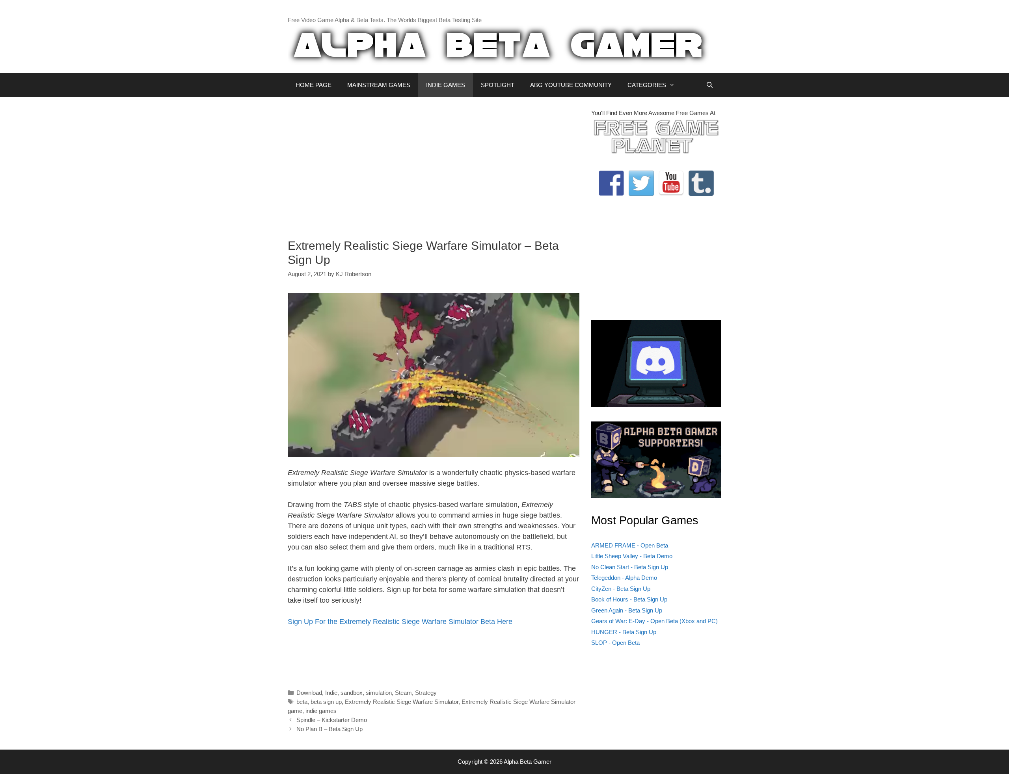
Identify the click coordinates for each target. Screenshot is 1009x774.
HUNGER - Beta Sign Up (623, 632)
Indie (331, 692)
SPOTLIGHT (497, 85)
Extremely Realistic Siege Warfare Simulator (401, 701)
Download (309, 692)
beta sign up (326, 701)
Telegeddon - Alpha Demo (624, 577)
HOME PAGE (313, 85)
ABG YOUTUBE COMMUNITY (571, 85)
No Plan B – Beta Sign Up (329, 729)
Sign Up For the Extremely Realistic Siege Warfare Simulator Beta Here (400, 622)
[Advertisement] (433, 164)
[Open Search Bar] (709, 85)
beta (301, 701)
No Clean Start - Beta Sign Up (629, 567)
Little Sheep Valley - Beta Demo (631, 556)
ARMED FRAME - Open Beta (629, 545)
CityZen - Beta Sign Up (620, 588)
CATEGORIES (646, 85)
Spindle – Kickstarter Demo (331, 719)
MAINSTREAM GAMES (378, 85)
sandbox (352, 692)
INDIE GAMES (445, 85)
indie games (321, 710)
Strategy (426, 692)
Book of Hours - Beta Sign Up (629, 599)
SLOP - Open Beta (615, 642)
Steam (403, 692)
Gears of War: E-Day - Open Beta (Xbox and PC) (654, 621)
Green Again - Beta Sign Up (626, 610)
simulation (379, 692)
